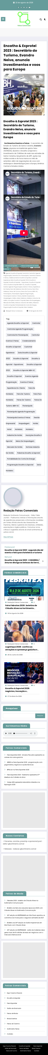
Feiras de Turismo (15, 291)
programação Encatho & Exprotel (13, 307)
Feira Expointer (12, 1003)
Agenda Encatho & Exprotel (14, 273)
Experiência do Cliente (16, 388)
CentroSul (26, 273)
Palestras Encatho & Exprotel (28, 453)
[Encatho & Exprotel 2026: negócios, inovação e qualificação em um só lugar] (24, 673)
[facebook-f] (18, 7)
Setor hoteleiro (28, 307)
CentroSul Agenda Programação (20, 329)
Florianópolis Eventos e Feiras (12, 296)
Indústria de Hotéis (14, 435)
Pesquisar (40, 716)
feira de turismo (27, 289)
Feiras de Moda (12, 1013)
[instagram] (27, 7)
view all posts (8, 537)
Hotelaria (23, 298)
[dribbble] (24, 7)
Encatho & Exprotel (11, 266)
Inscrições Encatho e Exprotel (17, 300)
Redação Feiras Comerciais (14, 311)
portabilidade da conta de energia (25, 305)
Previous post (10, 547)
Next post (8, 557)
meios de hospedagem (33, 300)
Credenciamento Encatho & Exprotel (20, 278)
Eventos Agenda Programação (12, 287)
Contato (10, 1034)
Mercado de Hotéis (9, 303)
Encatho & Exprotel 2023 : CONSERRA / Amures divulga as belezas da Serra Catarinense (22, 561)
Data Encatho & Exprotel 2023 (20, 280)
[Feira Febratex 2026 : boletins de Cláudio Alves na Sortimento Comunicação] (24, 590)
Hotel (18, 298)
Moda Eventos (12, 1019)
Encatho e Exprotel (30, 285)
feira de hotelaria (15, 289)
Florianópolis (7, 294)
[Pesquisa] (40, 19)
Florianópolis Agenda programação (22, 294)
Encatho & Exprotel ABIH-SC (15, 285)
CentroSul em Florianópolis (20, 275)
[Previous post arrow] (42, 550)
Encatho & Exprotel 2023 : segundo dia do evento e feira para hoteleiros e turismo (24, 551)
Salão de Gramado (14, 1008)
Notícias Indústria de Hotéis (23, 303)
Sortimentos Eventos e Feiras (16, 143)
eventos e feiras (28, 287)
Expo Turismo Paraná (14, 993)
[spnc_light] (45, 20)
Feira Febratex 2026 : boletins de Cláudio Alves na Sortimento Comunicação (21, 607)
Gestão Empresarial (28, 296)
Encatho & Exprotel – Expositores (19, 282)
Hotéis (14, 298)
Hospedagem (7, 298)
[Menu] (3, 19)
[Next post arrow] (42, 561)
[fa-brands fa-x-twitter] (21, 7)
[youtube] (30, 7)
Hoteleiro (29, 298)
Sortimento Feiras (13, 1029)
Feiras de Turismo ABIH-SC (29, 291)
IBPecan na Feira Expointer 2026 (18, 770)
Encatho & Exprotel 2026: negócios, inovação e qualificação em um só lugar (19, 690)
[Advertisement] (24, 810)
